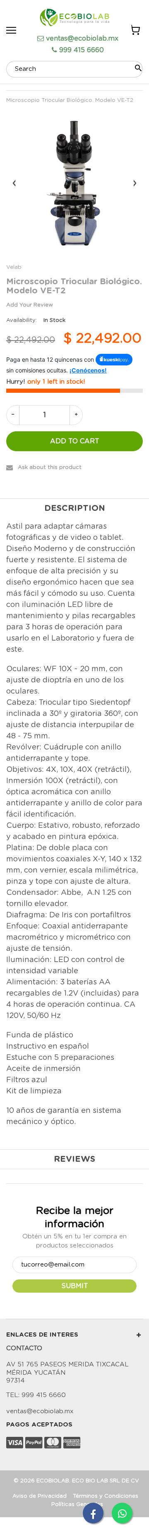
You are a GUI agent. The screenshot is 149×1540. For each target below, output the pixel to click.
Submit (74, 1286)
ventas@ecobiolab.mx (82, 38)
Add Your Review (29, 305)
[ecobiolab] (74, 18)
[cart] (135, 31)
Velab (14, 267)
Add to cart (74, 441)
